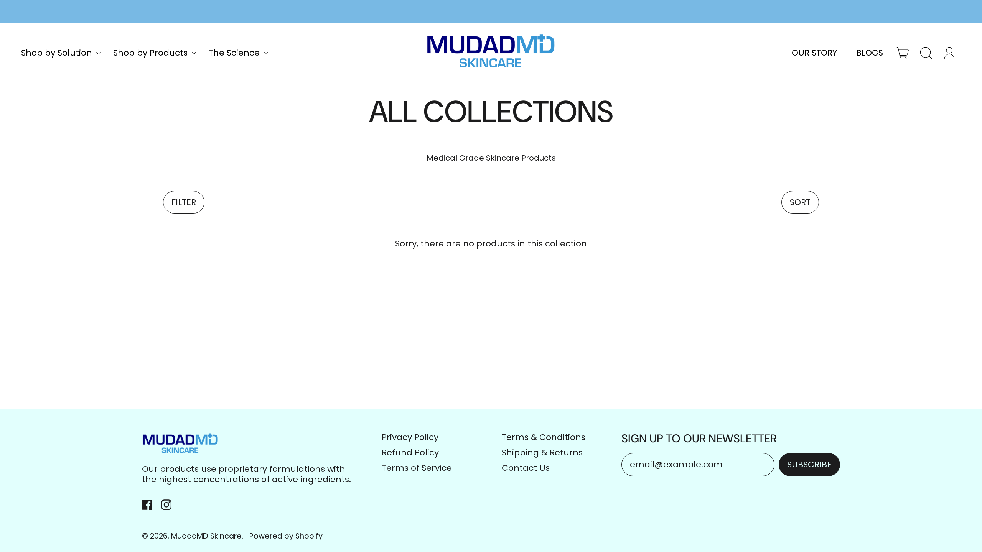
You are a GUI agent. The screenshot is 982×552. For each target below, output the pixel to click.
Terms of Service (417, 468)
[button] (926, 53)
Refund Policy (410, 452)
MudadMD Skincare (206, 536)
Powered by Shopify (286, 536)
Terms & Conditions (543, 437)
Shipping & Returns (542, 452)
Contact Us (526, 468)
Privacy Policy (410, 437)
